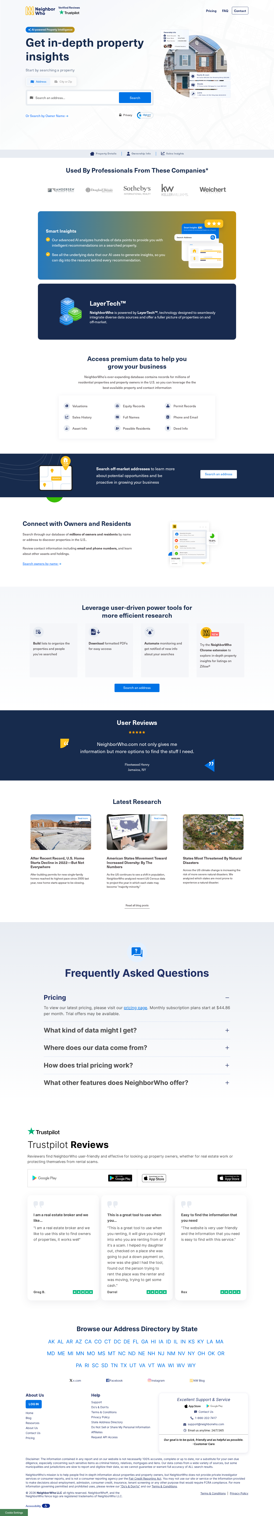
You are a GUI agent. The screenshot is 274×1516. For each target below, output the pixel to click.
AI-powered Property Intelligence (51, 29)
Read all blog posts (137, 905)
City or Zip (66, 81)
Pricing (211, 10)
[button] (145, 115)
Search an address (218, 473)
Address (41, 81)
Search (135, 97)
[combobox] (90, 98)
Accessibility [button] (33, 1506)
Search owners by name (41, 563)
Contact (240, 10)
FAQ (225, 10)
